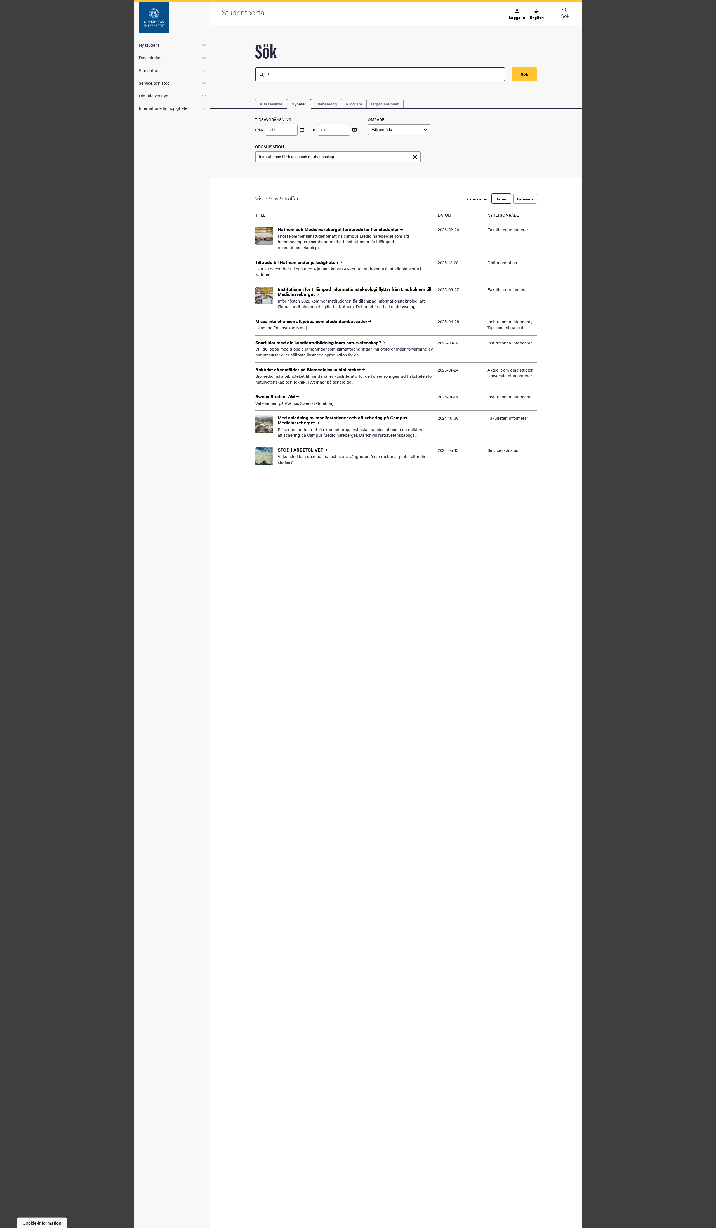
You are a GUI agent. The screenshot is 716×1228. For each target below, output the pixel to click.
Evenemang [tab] (326, 104)
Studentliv (148, 70)
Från (259, 130)
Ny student (149, 45)
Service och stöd (154, 83)
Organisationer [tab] (385, 104)
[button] (517, 14)
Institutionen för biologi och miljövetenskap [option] (296, 156)
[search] (380, 74)
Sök (524, 74)
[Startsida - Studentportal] (172, 20)
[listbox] (399, 129)
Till (313, 130)
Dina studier (150, 57)
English (536, 17)
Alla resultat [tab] (271, 104)
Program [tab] (354, 104)
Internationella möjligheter (164, 108)
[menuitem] (517, 14)
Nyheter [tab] (298, 104)
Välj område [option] (382, 129)
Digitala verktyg (153, 95)
